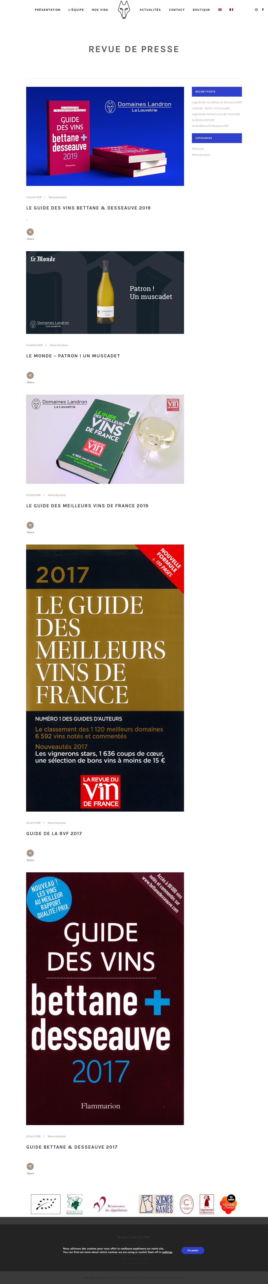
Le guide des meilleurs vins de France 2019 (87, 505)
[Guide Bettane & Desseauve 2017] (105, 998)
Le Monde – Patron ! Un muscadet (73, 356)
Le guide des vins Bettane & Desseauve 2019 (88, 208)
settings (167, 1252)
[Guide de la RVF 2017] (105, 678)
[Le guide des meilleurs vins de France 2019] (105, 439)
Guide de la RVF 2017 (54, 833)
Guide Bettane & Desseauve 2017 (72, 1147)
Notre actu (198, 148)
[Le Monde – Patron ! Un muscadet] (105, 292)
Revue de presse (58, 197)
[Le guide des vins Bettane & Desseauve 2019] (105, 136)
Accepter (192, 1250)
